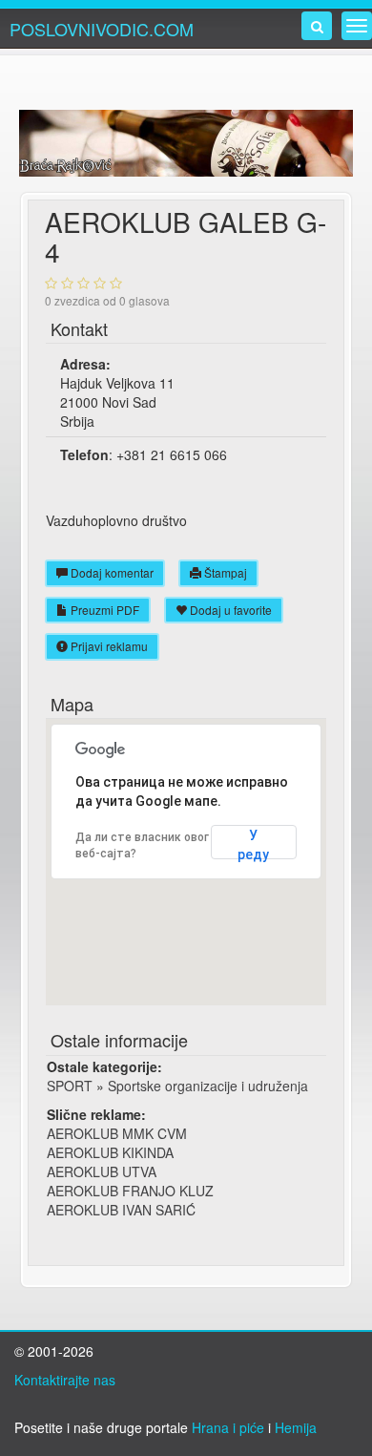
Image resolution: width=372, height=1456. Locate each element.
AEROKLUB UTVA (101, 1171)
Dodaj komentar (111, 572)
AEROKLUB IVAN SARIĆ (121, 1209)
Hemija (296, 1427)
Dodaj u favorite (229, 609)
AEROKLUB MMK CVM (117, 1133)
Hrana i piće (228, 1427)
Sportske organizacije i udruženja (208, 1085)
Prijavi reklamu (108, 646)
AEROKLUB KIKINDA (110, 1152)
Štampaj (224, 572)
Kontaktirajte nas (64, 1379)
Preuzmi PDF (103, 609)
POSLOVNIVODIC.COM (102, 28)
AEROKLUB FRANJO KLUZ (130, 1190)
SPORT (70, 1085)
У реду (253, 843)
